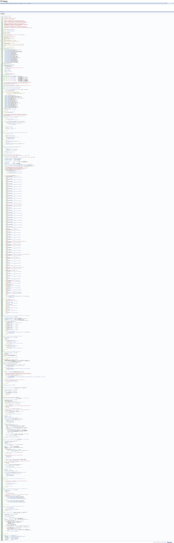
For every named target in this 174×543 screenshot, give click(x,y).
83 (1, 65)
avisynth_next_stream (11, 387)
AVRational (15, 161)
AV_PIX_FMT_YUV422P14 (18, 193)
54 (1, 48)
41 (1, 40)
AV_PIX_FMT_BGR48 (17, 281)
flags (23, 512)
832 (1, 506)
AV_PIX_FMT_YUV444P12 (18, 184)
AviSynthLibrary (11, 48)
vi (12, 66)
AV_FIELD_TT (20, 171)
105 (1, 78)
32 (1, 35)
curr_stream (8, 390)
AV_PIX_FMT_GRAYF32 (17, 268)
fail (4, 111)
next (14, 74)
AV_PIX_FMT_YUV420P (17, 293)
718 (1, 439)
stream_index (8, 417)
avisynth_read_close (13, 506)
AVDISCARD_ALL (15, 392)
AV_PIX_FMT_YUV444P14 (18, 191)
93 (1, 71)
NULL (10, 144)
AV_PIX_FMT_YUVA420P (17, 210)
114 (1, 83)
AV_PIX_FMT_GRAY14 (17, 263)
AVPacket (25, 439)
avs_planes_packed (15, 312)
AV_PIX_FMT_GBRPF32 (17, 242)
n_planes (7, 68)
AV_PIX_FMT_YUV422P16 (18, 200)
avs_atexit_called (10, 84)
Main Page (2, 3)
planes (9, 303)
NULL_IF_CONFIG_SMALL (14, 536)
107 (1, 79)
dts (6, 416)
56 (1, 49)
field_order (12, 169)
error (7, 72)
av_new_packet (11, 467)
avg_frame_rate (8, 161)
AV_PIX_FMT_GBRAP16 (17, 252)
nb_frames (7, 163)
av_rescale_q (13, 450)
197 (1, 132)
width (10, 159)
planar (7, 157)
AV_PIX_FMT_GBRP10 (17, 232)
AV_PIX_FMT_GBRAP (17, 245)
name (5, 535)
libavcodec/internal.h (10, 31)
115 (1, 84)
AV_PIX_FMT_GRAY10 (17, 258)
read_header (7, 537)
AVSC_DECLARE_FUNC (8, 50)
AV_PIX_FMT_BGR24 (17, 285)
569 (1, 351)
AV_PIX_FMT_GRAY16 (17, 265)
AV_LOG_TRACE (10, 165)
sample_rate (12, 318)
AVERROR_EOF (11, 404)
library (10, 89)
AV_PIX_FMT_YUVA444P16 (18, 222)
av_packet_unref (8, 421)
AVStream (26, 155)
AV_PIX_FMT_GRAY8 (17, 278)
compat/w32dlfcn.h (10, 37)
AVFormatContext (20, 155)
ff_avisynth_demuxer (13, 535)
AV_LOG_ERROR (13, 123)
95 (1, 72)
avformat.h (8, 32)
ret (6, 117)
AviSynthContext (11, 64)
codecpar (7, 158)
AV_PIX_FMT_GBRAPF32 (17, 255)
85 (1, 66)
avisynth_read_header (13, 478)
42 (1, 41)
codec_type (11, 158)
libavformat (1, 11)
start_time (8, 162)
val (10, 353)
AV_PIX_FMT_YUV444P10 (18, 177)
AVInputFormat (7, 535)
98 (1, 74)
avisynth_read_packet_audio (12, 439)
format (12, 177)
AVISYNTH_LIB (17, 89)
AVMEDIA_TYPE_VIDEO (17, 158)
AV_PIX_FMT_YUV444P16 (18, 198)
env (13, 65)
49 (1, 45)
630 (1, 387)
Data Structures (21, 3)
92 (1, 70)
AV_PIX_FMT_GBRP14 (17, 237)
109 (1, 80)
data (20, 472)
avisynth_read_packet (10, 488)
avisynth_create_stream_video (12, 155)
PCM (15, 324)
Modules (11, 3)
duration (7, 319)
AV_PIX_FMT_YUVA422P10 (18, 215)
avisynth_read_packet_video (14, 502)
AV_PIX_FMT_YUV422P (17, 273)
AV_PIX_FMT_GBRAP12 (17, 250)
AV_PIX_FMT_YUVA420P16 (18, 227)
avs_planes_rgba (12, 80)
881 (1, 535)
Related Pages (7, 3)
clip (8, 140)
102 (1, 76)
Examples (29, 3)
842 (1, 512)
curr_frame (8, 70)
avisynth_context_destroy (14, 132)
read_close (7, 538)
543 (1, 336)
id (7, 342)
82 (1, 64)
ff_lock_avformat (11, 481)
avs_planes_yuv (14, 310)
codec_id (12, 322)
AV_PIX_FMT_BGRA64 (17, 283)
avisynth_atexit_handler (11, 109)
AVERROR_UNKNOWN (11, 90)
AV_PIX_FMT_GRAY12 (17, 260)
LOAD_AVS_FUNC (7, 95)
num (6, 446)
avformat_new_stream (11, 345)
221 (1, 146)
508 (1, 315)
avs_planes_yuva (12, 79)
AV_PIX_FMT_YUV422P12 (18, 186)
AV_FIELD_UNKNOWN (18, 169)
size (8, 456)
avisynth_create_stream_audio (12, 315)
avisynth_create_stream (11, 336)
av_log (8, 123)
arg (8, 353)
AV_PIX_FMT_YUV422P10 (18, 179)
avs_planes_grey (12, 76)
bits (5, 408)
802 (1, 488)
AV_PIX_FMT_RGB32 (17, 287)
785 (1, 478)
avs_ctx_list (8, 126)
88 (1, 68)
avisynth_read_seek (10, 512)
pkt (5, 415)
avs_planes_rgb (11, 78)
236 (1, 155)
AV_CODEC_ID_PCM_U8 (18, 322)
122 (1, 88)
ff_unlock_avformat (8, 486)
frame (11, 400)
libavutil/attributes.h (11, 29)
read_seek (6, 539)
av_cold (7, 88)
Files (25, 3)
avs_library (13, 83)
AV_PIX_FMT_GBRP (17, 230)
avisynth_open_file (10, 351)
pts (6, 415)
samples (7, 442)
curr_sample (9, 71)
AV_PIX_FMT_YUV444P (17, 271)
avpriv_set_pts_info (8, 164)
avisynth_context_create (12, 357)
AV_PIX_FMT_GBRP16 (17, 239)
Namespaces (15, 3)
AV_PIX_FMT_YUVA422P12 (18, 220)
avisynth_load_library (14, 88)
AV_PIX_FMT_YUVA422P (17, 208)
